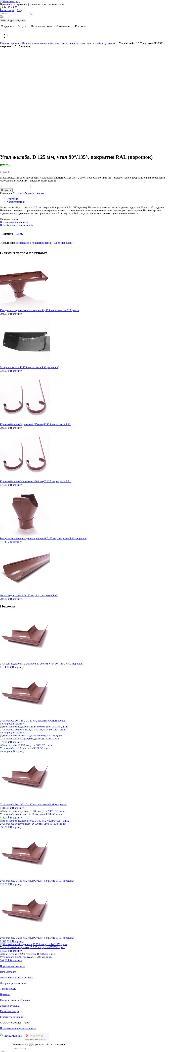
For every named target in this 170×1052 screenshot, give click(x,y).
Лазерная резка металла (13, 983)
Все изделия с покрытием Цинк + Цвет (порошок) (43, 242)
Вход (19, 10)
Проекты (5, 994)
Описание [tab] (12, 198)
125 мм (19, 233)
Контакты (80, 26)
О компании (63, 26)
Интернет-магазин (41, 26)
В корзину (6, 190)
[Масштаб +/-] (14, 1048)
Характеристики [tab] (16, 201)
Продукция (7, 26)
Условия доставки (10, 1005)
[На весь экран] (17, 1048)
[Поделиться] (21, 1048)
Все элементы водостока (14, 222)
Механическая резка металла (16, 977)
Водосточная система (73, 43)
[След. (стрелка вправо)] (4, 1051)
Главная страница (10, 43)
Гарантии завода (9, 1011)
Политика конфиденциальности (18, 1028)
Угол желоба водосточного (102, 43)
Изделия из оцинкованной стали (40, 43)
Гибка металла (8, 971)
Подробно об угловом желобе (17, 225)
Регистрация (7, 10)
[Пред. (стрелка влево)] (1, 1051)
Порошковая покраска (12, 966)
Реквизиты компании (12, 1017)
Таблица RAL (8, 988)
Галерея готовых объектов (15, 1000)
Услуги (22, 26)
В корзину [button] (16, 313)
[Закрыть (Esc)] (24, 1048)
